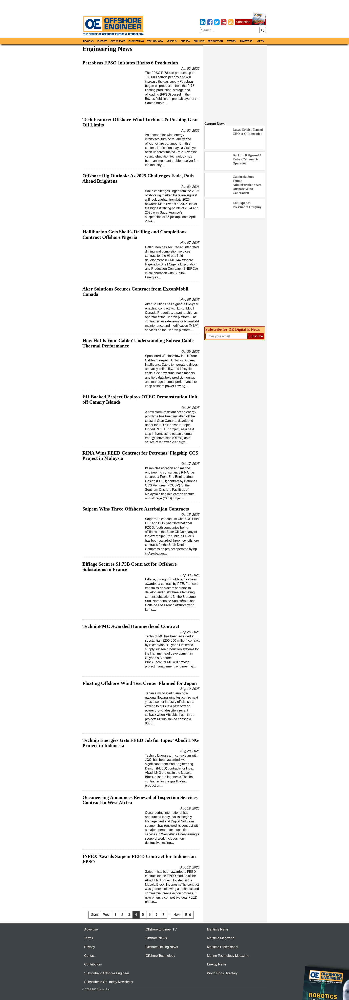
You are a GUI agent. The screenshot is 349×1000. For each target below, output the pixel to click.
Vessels (172, 41)
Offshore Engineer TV (161, 929)
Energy (102, 41)
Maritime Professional (222, 947)
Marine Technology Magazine (228, 955)
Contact (89, 955)
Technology (155, 41)
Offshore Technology (160, 955)
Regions (88, 41)
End (188, 914)
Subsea (185, 41)
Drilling (199, 41)
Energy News (216, 964)
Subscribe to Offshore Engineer (106, 973)
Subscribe (243, 22)
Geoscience (117, 41)
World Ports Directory (222, 973)
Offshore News (156, 938)
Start (94, 914)
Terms (88, 938)
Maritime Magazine (220, 938)
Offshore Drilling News (162, 947)
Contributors (93, 964)
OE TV (260, 41)
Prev (106, 914)
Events (231, 41)
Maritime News (217, 929)
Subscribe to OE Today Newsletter (108, 982)
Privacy (89, 947)
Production (215, 41)
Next (176, 914)
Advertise (246, 41)
